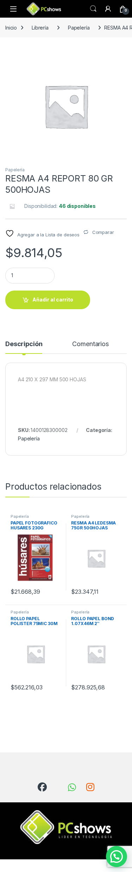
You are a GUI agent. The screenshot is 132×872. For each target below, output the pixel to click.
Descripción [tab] (23, 344)
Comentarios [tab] (90, 344)
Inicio (11, 28)
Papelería (79, 28)
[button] (116, 856)
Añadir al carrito (52, 300)
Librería (40, 28)
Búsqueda (93, 9)
